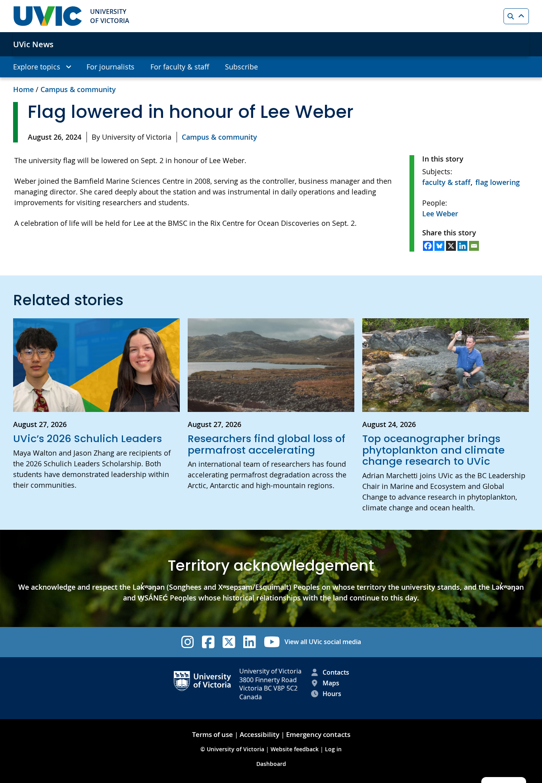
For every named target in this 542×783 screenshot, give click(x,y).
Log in (333, 749)
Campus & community (78, 89)
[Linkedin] (462, 246)
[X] (451, 246)
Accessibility (259, 734)
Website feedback (295, 749)
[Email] (474, 246)
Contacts (336, 672)
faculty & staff (446, 182)
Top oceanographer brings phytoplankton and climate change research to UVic (433, 450)
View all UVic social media (322, 641)
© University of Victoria (233, 749)
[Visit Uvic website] (47, 16)
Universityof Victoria (109, 16)
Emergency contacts (318, 734)
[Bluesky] (439, 246)
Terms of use (212, 734)
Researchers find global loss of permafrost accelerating (266, 444)
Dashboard (271, 764)
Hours (332, 693)
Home (23, 89)
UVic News (33, 44)
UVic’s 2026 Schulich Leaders (87, 438)
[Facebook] (428, 246)
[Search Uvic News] (516, 16)
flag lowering (497, 182)
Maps (331, 683)
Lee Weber (440, 213)
